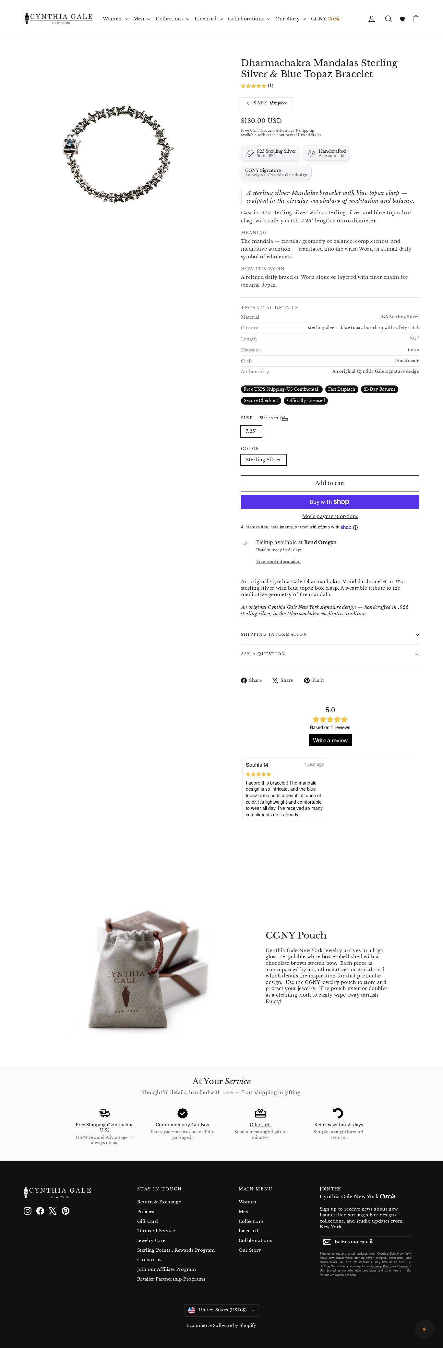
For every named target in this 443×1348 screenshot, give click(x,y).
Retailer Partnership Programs (171, 1279)
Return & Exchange (159, 1202)
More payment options (330, 516)
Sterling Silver (263, 460)
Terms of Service (156, 1231)
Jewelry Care (151, 1240)
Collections (170, 19)
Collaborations (246, 19)
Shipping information (274, 634)
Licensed (206, 19)
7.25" (251, 431)
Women (113, 19)
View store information (278, 561)
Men (139, 19)
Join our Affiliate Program (166, 1269)
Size (260, 418)
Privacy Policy (381, 1266)
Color (250, 449)
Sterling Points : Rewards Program (176, 1250)
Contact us (149, 1259)
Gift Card (147, 1221)
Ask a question (263, 654)
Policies (145, 1211)
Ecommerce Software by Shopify (221, 1325)
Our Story (288, 19)
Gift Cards (260, 1125)
